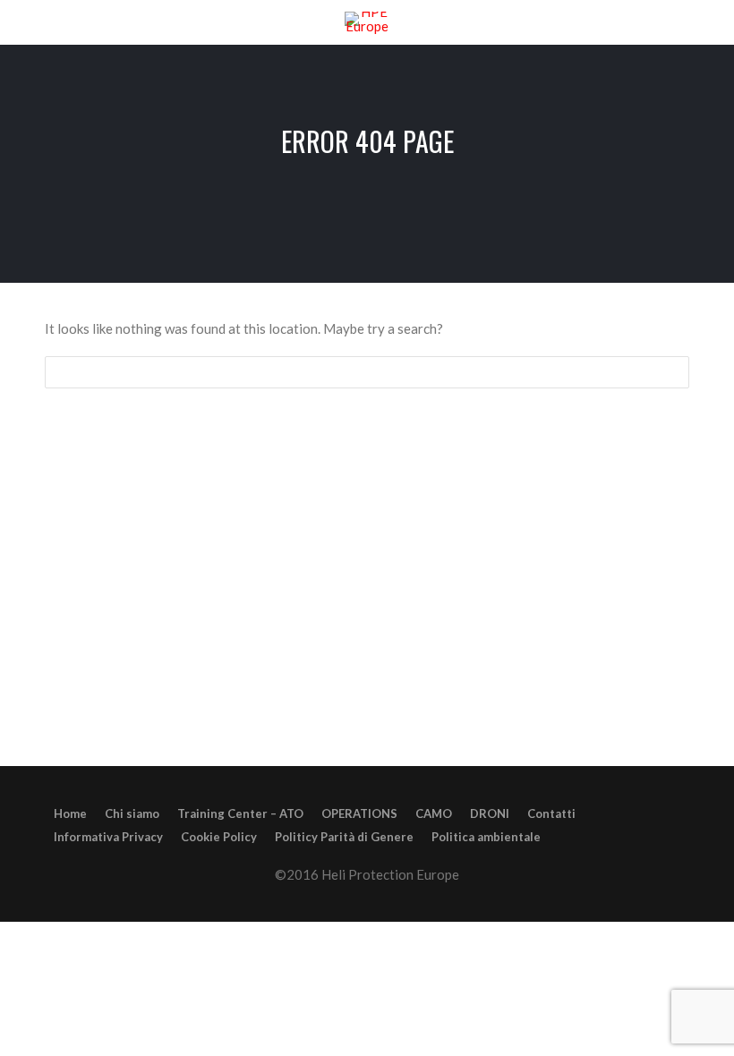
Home (70, 813)
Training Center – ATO (240, 813)
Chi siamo (132, 813)
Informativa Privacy (108, 837)
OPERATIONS (359, 813)
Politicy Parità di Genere (344, 837)
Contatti (551, 813)
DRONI (489, 813)
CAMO (433, 813)
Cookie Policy (219, 837)
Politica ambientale (486, 837)
